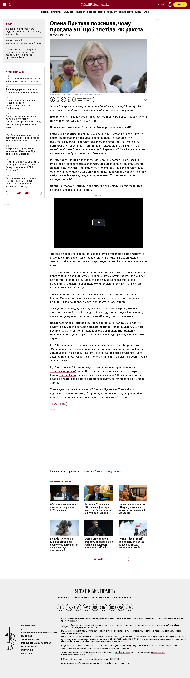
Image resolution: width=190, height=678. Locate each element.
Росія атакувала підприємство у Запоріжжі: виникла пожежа (23, 80)
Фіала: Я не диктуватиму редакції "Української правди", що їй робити (23, 31)
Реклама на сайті (29, 626)
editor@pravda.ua (84, 655)
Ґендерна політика (30, 640)
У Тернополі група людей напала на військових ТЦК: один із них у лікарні (21, 151)
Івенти (101, 12)
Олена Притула (158, 652)
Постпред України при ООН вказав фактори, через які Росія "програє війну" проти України (98, 508)
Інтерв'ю (91, 12)
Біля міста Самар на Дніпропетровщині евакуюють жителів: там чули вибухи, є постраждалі (64, 544)
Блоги (138, 12)
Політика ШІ (26, 636)
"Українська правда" (63, 371)
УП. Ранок (68, 12)
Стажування (27, 650)
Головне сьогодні (60, 481)
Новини (45, 12)
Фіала (54, 404)
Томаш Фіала (67, 375)
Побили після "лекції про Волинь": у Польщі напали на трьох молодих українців (132, 543)
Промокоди (26, 653)
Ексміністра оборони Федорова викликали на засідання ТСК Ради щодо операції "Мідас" (98, 543)
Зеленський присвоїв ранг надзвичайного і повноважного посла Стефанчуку (21, 104)
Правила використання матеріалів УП (39, 633)
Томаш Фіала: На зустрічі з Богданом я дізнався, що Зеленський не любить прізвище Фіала (21, 53)
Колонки (80, 12)
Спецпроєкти (126, 12)
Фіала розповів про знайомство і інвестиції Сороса (24, 42)
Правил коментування (107, 471)
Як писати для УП (29, 646)
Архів (146, 12)
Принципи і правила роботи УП (36, 643)
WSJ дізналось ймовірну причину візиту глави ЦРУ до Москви (64, 507)
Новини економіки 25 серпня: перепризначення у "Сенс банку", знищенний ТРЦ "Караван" (23, 166)
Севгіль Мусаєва (122, 652)
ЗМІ (63, 404)
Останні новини (15, 72)
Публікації (56, 12)
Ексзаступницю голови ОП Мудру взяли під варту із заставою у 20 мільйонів (132, 508)
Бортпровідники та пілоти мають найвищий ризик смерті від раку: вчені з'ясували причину (21, 182)
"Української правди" (125, 116)
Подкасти (112, 12)
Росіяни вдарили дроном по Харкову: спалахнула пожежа (22, 91)
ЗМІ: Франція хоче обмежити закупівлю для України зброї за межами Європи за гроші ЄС (23, 138)
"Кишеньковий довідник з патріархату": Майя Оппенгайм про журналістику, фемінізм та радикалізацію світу (23, 121)
